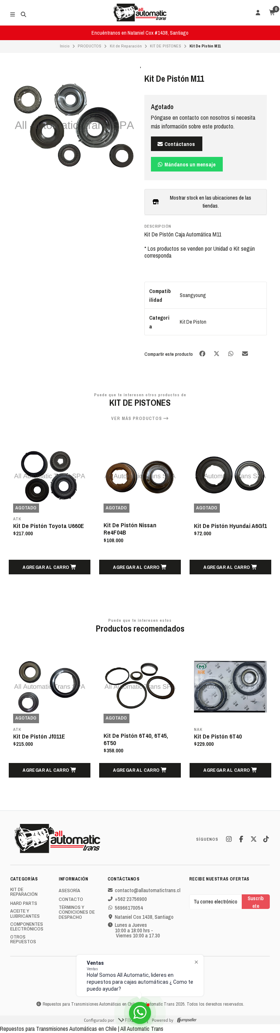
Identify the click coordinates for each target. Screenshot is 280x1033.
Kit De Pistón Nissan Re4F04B (130, 528)
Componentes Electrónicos (26, 927)
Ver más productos (137, 418)
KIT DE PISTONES (165, 46)
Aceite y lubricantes (25, 913)
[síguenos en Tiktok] (266, 839)
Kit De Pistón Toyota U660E (48, 525)
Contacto (71, 899)
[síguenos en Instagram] (229, 839)
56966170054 (129, 907)
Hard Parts (23, 903)
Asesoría (69, 890)
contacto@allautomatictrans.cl (147, 890)
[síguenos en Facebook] (241, 839)
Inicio (65, 46)
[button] (49, 567)
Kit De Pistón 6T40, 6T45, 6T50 (136, 739)
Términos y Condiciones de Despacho (77, 912)
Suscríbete (256, 902)
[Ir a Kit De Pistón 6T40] (230, 686)
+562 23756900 (131, 899)
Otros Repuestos (23, 939)
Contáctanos (179, 143)
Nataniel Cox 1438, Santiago (144, 917)
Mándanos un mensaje (189, 164)
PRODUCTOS (89, 46)
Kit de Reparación (126, 46)
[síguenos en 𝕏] (253, 839)
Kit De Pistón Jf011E (39, 736)
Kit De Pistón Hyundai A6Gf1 (230, 525)
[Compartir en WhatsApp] (231, 353)
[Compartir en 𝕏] (217, 353)
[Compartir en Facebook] (203, 353)
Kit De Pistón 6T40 (218, 736)
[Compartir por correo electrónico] (245, 353)
